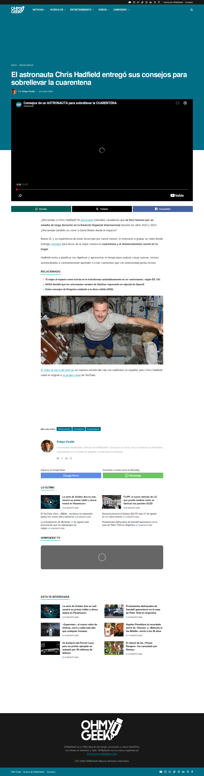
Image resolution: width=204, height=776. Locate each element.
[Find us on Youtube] (130, 2)
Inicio (14, 65)
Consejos (79, 429)
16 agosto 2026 (71, 718)
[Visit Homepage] (18, 9)
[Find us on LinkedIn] (151, 2)
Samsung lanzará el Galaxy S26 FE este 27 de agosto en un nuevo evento (129, 515)
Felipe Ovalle (28, 91)
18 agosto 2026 (144, 525)
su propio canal (71, 375)
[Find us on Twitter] (155, 2)
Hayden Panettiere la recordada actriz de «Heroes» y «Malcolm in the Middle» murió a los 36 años (144, 689)
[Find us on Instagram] (134, 2)
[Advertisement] (102, 39)
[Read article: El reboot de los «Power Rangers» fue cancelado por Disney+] (114, 709)
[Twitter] (62, 458)
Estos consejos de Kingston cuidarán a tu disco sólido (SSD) (79, 289)
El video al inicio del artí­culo (57, 370)
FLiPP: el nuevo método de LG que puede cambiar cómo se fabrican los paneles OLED (140, 500)
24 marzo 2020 (46, 91)
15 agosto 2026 (134, 715)
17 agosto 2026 (134, 697)
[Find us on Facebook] (159, 2)
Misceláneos (26, 65)
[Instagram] (71, 458)
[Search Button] (191, 9)
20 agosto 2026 (71, 507)
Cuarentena (93, 429)
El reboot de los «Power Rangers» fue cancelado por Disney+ (141, 708)
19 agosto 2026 (131, 516)
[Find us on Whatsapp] (138, 2)
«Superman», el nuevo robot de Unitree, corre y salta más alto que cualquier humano (79, 689)
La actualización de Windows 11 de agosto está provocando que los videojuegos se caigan (65, 525)
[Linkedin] (66, 458)
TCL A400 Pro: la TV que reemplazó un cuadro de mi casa (81, 617)
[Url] (58, 458)
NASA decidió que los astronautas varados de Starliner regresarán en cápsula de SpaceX (94, 284)
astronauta (87, 220)
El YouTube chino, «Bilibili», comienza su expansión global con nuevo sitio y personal (67, 515)
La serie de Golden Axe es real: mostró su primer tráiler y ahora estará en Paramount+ (79, 500)
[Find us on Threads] (146, 2)
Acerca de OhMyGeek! (173, 2)
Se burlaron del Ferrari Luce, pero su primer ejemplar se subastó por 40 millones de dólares (78, 709)
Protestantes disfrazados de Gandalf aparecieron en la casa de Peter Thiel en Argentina (129, 523)
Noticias (38, 9)
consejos (56, 244)
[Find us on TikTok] (142, 2)
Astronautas (64, 429)
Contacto (189, 2)
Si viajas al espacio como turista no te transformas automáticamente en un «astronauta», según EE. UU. (103, 279)
